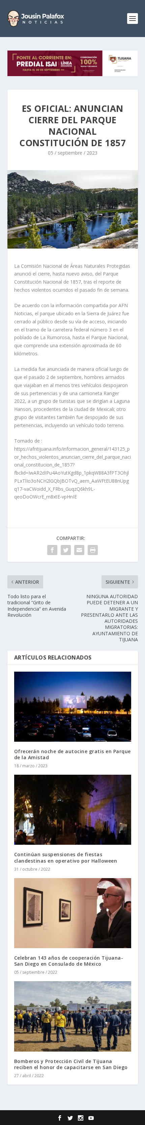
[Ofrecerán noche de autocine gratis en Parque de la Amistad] (72, 707)
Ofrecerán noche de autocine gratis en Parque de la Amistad (72, 754)
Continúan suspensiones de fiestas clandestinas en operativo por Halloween (66, 857)
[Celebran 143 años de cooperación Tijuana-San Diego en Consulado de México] (72, 913)
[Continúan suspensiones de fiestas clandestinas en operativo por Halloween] (72, 810)
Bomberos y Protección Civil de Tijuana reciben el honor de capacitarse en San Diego (71, 1064)
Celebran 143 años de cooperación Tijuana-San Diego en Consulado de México (68, 961)
